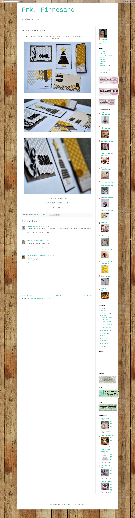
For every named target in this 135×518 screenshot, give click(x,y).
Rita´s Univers (106, 276)
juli (104, 335)
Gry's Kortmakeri (107, 182)
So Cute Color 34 (57, 203)
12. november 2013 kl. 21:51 (46, 255)
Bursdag (102, 53)
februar (105, 341)
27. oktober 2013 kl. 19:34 (40, 241)
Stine (28, 241)
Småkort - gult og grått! (107, 318)
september (105, 330)
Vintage (102, 72)
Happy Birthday (111, 439)
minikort (103, 68)
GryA (28, 226)
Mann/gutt (103, 65)
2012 (102, 346)
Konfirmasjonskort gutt (111, 456)
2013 (102, 311)
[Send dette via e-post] (50, 215)
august (104, 333)
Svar (28, 235)
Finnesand (104, 39)
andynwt (69, 504)
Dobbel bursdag (107, 322)
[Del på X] (54, 215)
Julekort (103, 61)
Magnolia (103, 63)
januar (104, 343)
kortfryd (104, 223)
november (105, 313)
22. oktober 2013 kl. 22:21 (39, 226)
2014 (102, 308)
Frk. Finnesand (48, 10)
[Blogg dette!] (52, 215)
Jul (101, 59)
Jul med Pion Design (111, 472)
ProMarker (103, 70)
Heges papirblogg (107, 185)
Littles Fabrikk (106, 249)
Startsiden (57, 295)
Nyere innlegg (27, 295)
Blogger (83, 504)
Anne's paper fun (107, 436)
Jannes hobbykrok (107, 210)
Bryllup (102, 51)
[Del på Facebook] (56, 215)
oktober (105, 316)
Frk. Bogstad (31, 255)
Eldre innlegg (87, 295)
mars (104, 338)
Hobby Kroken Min (107, 198)
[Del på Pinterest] (58, 215)
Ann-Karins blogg (107, 141)
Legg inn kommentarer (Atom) (40, 298)
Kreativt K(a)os (106, 481)
